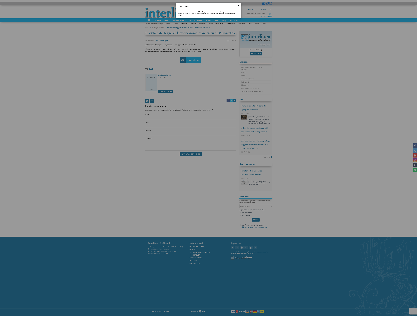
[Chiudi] (238, 5)
